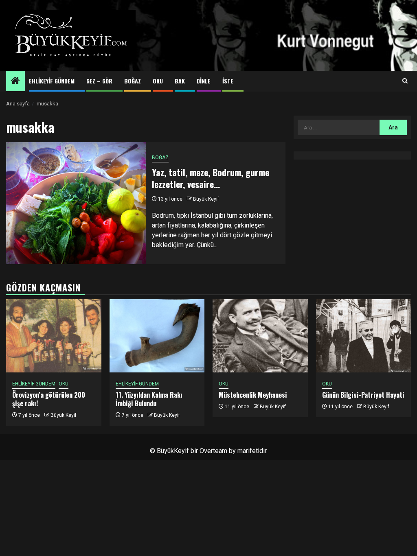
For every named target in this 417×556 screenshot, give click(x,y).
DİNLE (204, 81)
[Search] (405, 81)
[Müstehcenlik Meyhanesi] (260, 335)
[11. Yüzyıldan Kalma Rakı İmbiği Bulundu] (157, 335)
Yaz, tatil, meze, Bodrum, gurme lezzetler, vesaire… (210, 178)
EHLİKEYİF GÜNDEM (52, 81)
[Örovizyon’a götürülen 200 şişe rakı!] (53, 335)
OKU (158, 81)
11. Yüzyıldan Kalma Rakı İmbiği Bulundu (149, 399)
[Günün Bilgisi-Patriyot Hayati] (363, 335)
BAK (180, 81)
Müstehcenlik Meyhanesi (253, 395)
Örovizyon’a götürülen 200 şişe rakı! (48, 399)
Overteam (213, 451)
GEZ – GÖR (99, 81)
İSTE (227, 81)
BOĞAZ (132, 81)
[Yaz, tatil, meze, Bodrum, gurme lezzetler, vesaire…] (76, 203)
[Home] (15, 81)
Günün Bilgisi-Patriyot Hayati (363, 395)
